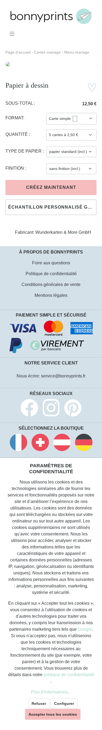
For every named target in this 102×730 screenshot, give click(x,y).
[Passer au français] (18, 443)
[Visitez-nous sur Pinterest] (73, 408)
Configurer (64, 703)
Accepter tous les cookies (53, 714)
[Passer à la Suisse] (40, 443)
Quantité (17, 134)
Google (85, 629)
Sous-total (19, 103)
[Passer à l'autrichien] (62, 443)
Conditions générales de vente (51, 284)
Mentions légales (51, 295)
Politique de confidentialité (51, 273)
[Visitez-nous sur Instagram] (51, 408)
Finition (15, 168)
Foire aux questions (51, 263)
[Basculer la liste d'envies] (92, 87)
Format (14, 118)
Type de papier (24, 151)
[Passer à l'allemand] (83, 443)
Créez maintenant (51, 187)
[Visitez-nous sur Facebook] (29, 408)
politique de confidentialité (69, 674)
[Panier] (93, 32)
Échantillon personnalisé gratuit (52, 207)
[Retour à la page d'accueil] (51, 16)
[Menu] (12, 33)
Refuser (39, 703)
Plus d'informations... (51, 692)
